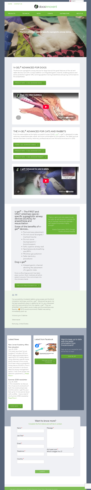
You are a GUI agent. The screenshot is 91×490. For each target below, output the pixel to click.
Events (50, 13)
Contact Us (18, 4)
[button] (7, 36)
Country (20, 459)
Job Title (20, 436)
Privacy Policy (41, 489)
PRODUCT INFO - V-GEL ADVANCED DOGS (28, 83)
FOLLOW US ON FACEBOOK (47, 361)
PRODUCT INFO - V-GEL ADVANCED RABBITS (29, 157)
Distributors (64, 13)
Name (19, 428)
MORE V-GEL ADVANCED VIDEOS (25, 145)
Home (10, 4)
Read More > (12, 398)
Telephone (21, 451)
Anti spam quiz (54, 450)
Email (19, 443)
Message (50, 428)
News (39, 13)
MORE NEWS (14, 406)
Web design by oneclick (51, 489)
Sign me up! (72, 356)
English (73, 1)
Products (11, 13)
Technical (26, 13)
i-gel (56, 134)
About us (79, 13)
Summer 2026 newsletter (17, 380)
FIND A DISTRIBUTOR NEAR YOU (27, 285)
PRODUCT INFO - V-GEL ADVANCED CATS (28, 151)
